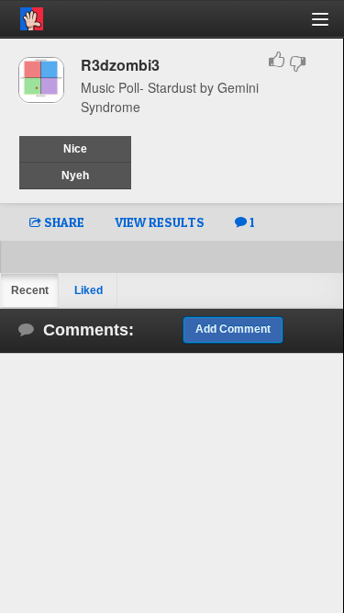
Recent (30, 290)
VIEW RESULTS (160, 222)
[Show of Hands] (21, 15)
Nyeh (75, 175)
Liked (88, 290)
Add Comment (233, 329)
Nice (75, 148)
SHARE (62, 222)
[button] (330, 26)
